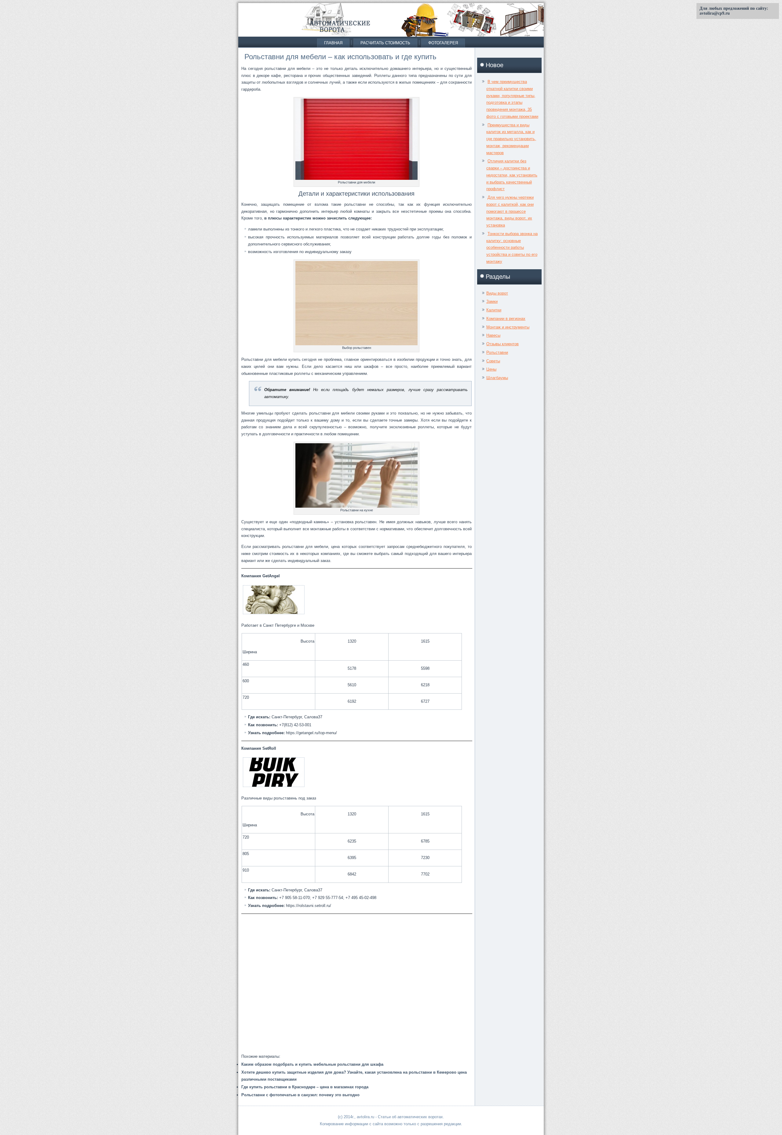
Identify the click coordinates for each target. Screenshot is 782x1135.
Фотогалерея (443, 43)
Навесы (493, 335)
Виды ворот (497, 293)
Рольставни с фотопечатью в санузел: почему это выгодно (300, 1095)
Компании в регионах (505, 318)
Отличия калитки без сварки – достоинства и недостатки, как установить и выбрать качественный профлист (511, 175)
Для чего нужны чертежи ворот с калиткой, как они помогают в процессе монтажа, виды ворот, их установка (510, 211)
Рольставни (497, 352)
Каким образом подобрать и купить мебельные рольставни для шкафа (312, 1064)
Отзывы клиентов (502, 344)
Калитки (493, 310)
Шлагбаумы (497, 377)
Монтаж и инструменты (507, 327)
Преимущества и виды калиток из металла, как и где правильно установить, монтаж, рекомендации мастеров (511, 139)
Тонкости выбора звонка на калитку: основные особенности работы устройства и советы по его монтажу (512, 247)
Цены (491, 369)
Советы (493, 361)
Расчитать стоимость (385, 43)
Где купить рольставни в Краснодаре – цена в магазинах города (304, 1087)
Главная (333, 43)
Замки (492, 301)
